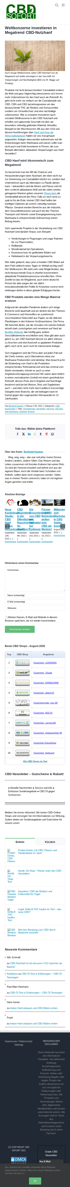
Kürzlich (50, 842)
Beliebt (20, 842)
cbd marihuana (11, 411)
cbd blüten (40, 409)
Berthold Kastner (16, 406)
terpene (31, 411)
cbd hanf (59, 409)
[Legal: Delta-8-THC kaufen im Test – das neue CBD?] (11, 909)
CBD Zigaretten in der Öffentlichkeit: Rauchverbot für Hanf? (25, 519)
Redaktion (12, 973)
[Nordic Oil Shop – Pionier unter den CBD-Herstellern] (11, 871)
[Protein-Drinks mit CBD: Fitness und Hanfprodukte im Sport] (11, 850)
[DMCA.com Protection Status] (19, 1158)
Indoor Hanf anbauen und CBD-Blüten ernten (33, 1008)
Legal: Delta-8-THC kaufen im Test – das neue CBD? (39, 910)
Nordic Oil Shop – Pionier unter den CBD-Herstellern (40, 872)
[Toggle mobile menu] (63, 5)
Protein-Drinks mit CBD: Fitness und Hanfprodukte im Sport (37, 851)
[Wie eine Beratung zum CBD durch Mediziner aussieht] (11, 930)
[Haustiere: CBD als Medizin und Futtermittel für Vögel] (11, 891)
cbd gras (50, 409)
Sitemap (18, 1044)
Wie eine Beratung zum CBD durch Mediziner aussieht (36, 931)
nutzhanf (23, 411)
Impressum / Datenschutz (19, 1041)
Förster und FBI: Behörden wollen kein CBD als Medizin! (48, 519)
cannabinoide (29, 409)
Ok (35, 1181)
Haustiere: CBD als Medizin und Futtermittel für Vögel (35, 892)
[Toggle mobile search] (56, 5)
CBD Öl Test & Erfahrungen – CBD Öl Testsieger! (36, 992)
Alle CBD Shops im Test (35, 761)
